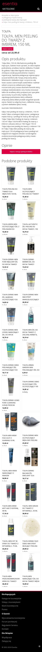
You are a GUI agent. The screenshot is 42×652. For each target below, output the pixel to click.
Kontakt (5, 629)
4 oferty (4, 235)
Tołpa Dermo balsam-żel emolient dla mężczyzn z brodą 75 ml (30, 476)
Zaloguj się (6, 641)
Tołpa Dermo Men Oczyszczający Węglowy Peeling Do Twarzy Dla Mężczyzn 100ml (30, 440)
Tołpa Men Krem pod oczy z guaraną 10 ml (9, 437)
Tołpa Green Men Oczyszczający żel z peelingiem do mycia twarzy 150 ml (10, 229)
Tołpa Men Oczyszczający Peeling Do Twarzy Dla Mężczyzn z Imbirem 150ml (30, 194)
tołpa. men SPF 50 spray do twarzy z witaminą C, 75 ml (10, 543)
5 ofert (24, 270)
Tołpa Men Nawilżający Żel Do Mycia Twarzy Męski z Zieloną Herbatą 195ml (30, 581)
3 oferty (4, 270)
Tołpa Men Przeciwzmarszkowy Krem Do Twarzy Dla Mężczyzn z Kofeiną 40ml (11, 581)
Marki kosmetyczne (10, 606)
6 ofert (4, 199)
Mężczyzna (15, 15)
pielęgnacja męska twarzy (12, 17)
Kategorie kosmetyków (11, 598)
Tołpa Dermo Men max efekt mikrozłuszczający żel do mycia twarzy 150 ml (30, 299)
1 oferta (25, 199)
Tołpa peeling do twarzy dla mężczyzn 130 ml (9, 191)
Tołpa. (6, 31)
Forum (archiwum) (9, 621)
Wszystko (5, 15)
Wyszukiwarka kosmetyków (13, 618)
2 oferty (4, 340)
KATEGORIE (8, 8)
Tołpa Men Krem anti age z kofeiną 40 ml (10, 508)
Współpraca (7, 637)
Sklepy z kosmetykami (11, 602)
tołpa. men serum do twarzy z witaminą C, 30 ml (30, 508)
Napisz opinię (7, 49)
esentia (9, 3)
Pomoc (5, 609)
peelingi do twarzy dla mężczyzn (15, 20)
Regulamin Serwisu (10, 625)
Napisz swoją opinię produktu (21, 151)
